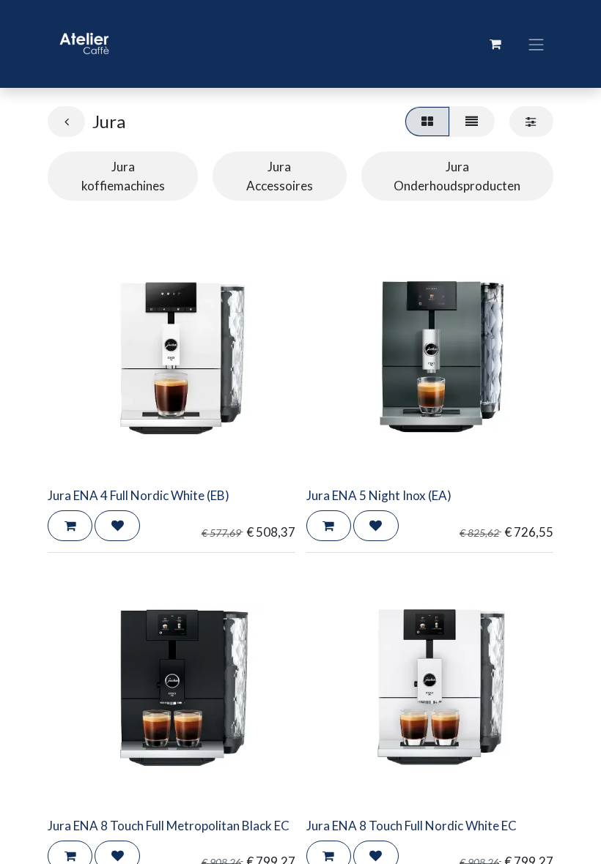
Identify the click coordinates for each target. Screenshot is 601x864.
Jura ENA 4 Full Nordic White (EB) (138, 495)
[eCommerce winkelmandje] (495, 44)
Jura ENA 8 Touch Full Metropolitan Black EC (169, 825)
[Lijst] (472, 121)
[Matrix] (427, 121)
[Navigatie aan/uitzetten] (536, 44)
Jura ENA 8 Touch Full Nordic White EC (411, 825)
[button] (70, 525)
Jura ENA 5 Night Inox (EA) (378, 495)
